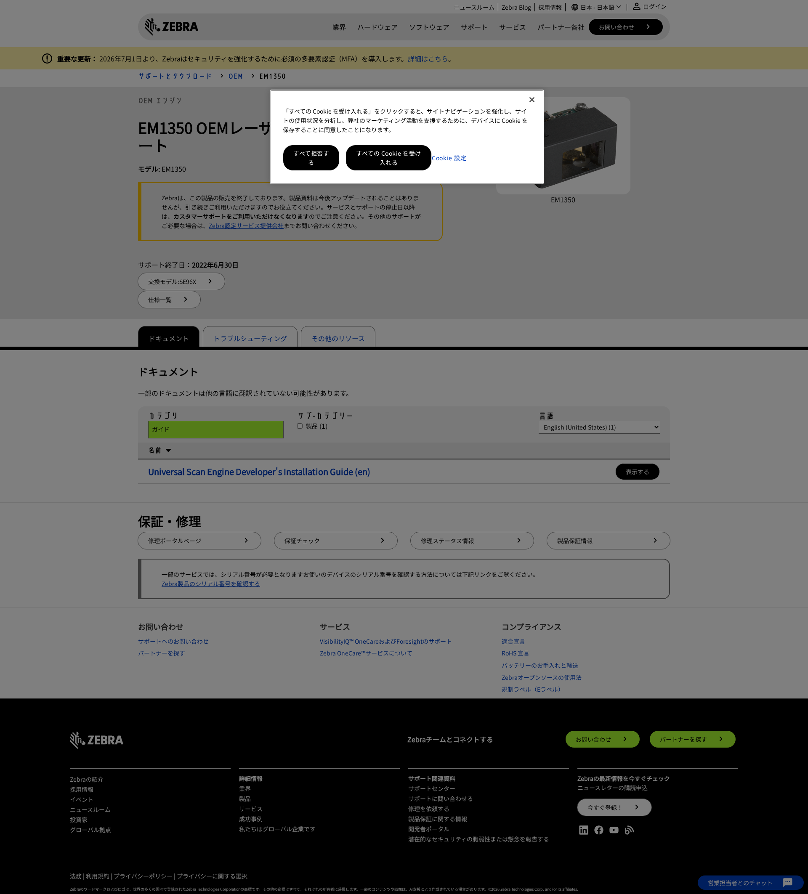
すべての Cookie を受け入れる (388, 158)
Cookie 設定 (449, 158)
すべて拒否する (311, 158)
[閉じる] (532, 99)
